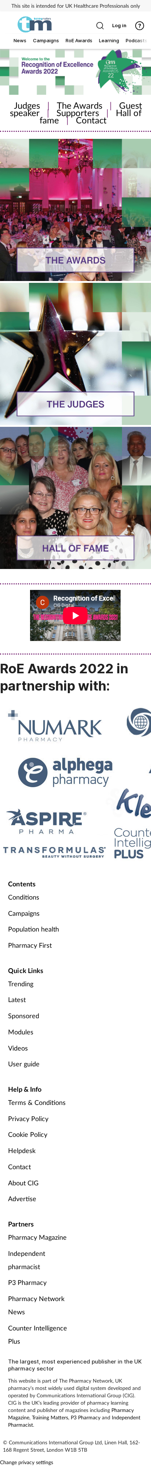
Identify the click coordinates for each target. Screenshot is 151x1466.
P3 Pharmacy (27, 1282)
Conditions (23, 897)
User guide (24, 1064)
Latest (17, 999)
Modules (20, 1032)
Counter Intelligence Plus (37, 1334)
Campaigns (24, 913)
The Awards (79, 105)
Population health (33, 929)
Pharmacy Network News (36, 1305)
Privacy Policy (28, 1118)
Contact (91, 120)
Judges (27, 105)
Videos (18, 1048)
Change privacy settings (26, 1462)
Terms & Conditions (37, 1102)
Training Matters (50, 1417)
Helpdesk (22, 1150)
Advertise (22, 1199)
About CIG (23, 1183)
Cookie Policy (27, 1134)
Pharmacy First (30, 945)
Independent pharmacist (26, 1260)
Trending (20, 984)
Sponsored (23, 1016)
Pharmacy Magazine (37, 1237)
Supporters (77, 112)
